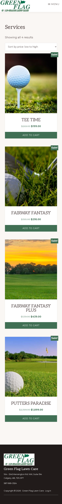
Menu (55, 4)
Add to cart (31, 135)
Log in (48, 490)
